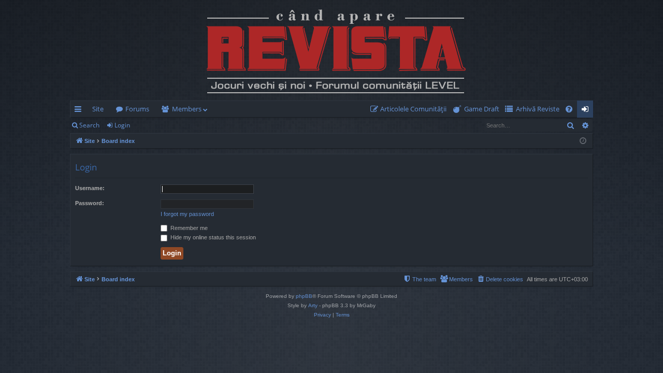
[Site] (331, 50)
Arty (313, 305)
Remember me (188, 228)
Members (186, 108)
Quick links (80, 111)
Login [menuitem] (587, 111)
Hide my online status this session (212, 237)
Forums (137, 108)
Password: (89, 203)
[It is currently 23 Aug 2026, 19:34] (583, 141)
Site (98, 108)
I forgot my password (187, 214)
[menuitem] (410, 109)
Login (122, 125)
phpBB (304, 296)
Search (89, 125)
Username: (90, 188)
